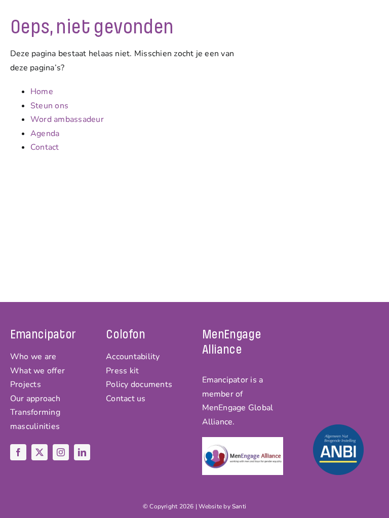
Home (41, 91)
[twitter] (39, 452)
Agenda (44, 133)
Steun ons (49, 105)
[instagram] (61, 452)
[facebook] (18, 452)
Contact (44, 147)
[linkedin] (82, 452)
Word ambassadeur (67, 119)
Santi (239, 506)
